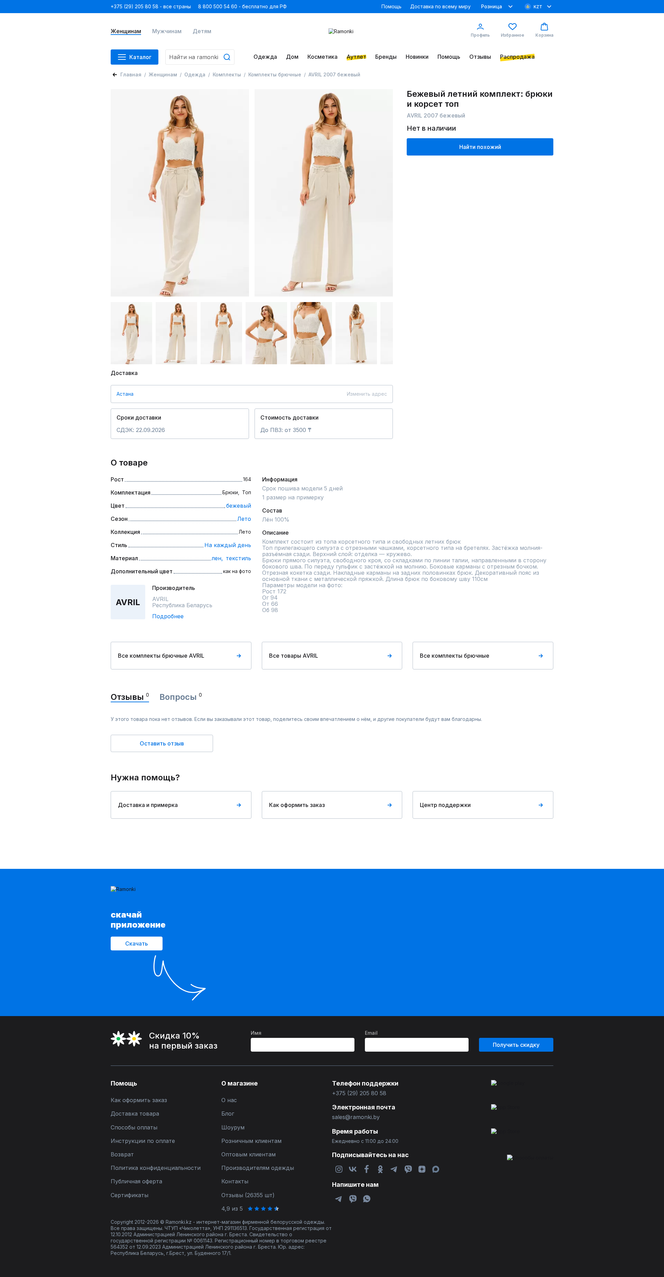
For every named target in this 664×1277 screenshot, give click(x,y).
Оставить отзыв (162, 743)
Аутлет (356, 57)
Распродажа (517, 57)
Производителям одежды (257, 1168)
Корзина (544, 35)
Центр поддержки (445, 804)
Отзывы (480, 57)
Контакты (234, 1181)
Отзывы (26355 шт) (248, 1195)
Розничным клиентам (251, 1141)
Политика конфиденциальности (156, 1168)
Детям (202, 31)
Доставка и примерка (148, 804)
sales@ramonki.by (356, 1117)
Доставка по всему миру (440, 6)
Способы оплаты (134, 1127)
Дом (292, 57)
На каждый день (227, 545)
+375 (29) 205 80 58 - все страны (151, 6)
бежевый (238, 506)
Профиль (480, 35)
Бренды (386, 57)
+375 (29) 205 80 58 (359, 1093)
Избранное (512, 35)
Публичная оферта (136, 1181)
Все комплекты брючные (454, 655)
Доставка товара (135, 1113)
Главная (130, 74)
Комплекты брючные (274, 74)
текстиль (238, 558)
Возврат (122, 1154)
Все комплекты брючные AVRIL (161, 655)
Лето (244, 519)
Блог (227, 1113)
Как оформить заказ (297, 804)
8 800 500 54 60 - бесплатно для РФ (242, 6)
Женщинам (126, 31)
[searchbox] (199, 57)
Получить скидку (516, 1044)
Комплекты (227, 74)
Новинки (417, 57)
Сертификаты (129, 1195)
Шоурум (233, 1127)
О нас (229, 1100)
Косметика (322, 57)
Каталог (140, 57)
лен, (217, 558)
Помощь (391, 6)
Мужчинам (167, 31)
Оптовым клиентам (248, 1154)
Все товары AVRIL (293, 655)
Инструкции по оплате (143, 1141)
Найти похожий (480, 146)
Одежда (265, 57)
